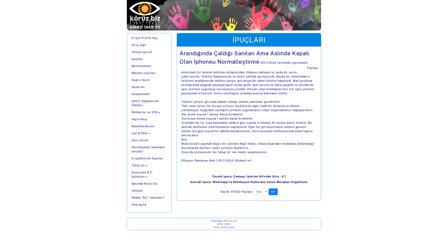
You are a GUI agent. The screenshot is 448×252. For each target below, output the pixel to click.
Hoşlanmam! (141, 94)
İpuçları (137, 59)
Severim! (138, 87)
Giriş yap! (139, 45)
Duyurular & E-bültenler (142, 174)
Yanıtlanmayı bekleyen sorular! (148, 149)
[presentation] (249, 124)
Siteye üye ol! (142, 52)
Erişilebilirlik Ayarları (148, 158)
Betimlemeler (142, 66)
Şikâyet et (243, 160)
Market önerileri (144, 73)
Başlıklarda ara (143, 126)
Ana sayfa (139, 204)
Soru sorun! (140, 140)
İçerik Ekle (140, 133)
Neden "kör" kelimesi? (148, 197)
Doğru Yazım (141, 80)
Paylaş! (312, 68)
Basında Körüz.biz (145, 183)
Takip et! (138, 165)
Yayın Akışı (139, 119)
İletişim (137, 190)
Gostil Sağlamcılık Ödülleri (145, 103)
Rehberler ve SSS (145, 112)
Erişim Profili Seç (145, 38)
